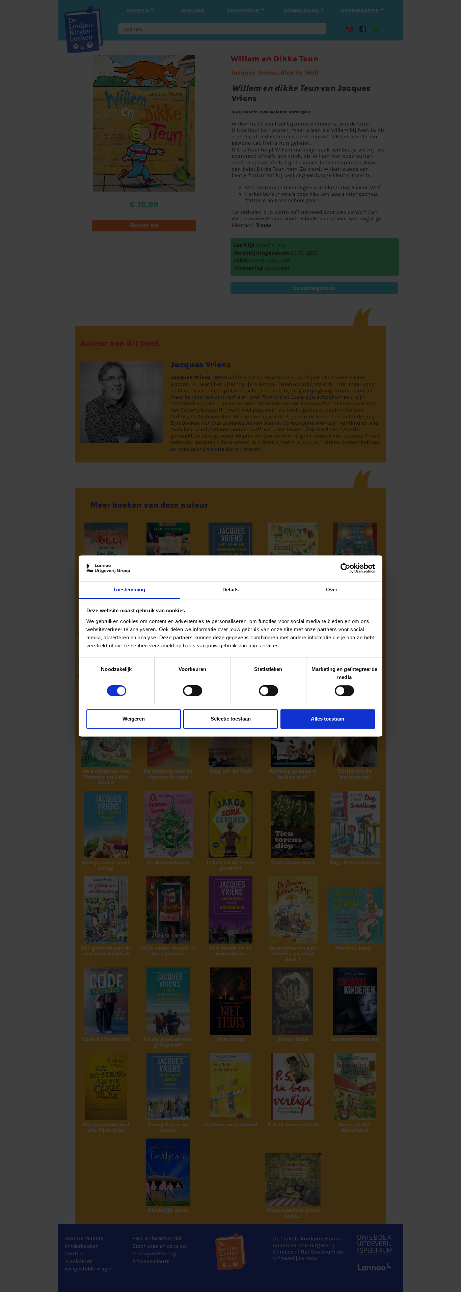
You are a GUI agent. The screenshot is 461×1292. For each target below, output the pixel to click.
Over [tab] (331, 589)
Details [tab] (230, 589)
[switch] (192, 690)
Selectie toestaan (231, 719)
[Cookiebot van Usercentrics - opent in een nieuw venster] (345, 568)
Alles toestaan (327, 719)
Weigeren (134, 719)
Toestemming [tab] (129, 589)
